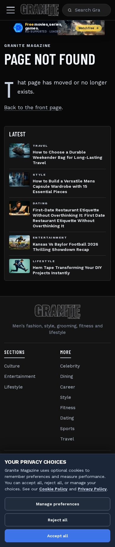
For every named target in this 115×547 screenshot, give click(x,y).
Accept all (57, 535)
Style (65, 397)
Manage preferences (57, 504)
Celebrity (70, 366)
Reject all (58, 519)
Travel (67, 439)
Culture (12, 366)
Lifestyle (13, 387)
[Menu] (10, 10)
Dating (67, 418)
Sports (67, 428)
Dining (66, 376)
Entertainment (19, 376)
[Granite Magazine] (40, 10)
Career (67, 387)
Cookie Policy (53, 488)
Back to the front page (33, 107)
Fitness (67, 407)
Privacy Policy (92, 488)
